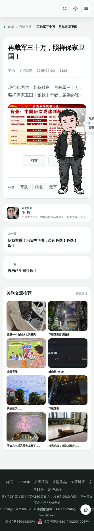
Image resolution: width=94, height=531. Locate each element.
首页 (11, 27)
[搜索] (64, 8)
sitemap (23, 481)
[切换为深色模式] (75, 8)
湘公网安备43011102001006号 (66, 521)
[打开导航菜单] (86, 8)
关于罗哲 (41, 481)
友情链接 (77, 481)
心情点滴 (25, 27)
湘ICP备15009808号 (20, 521)
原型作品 (59, 481)
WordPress (47, 515)
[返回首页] (85, 509)
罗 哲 (11, 70)
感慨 (39, 187)
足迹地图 (55, 489)
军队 (24, 187)
